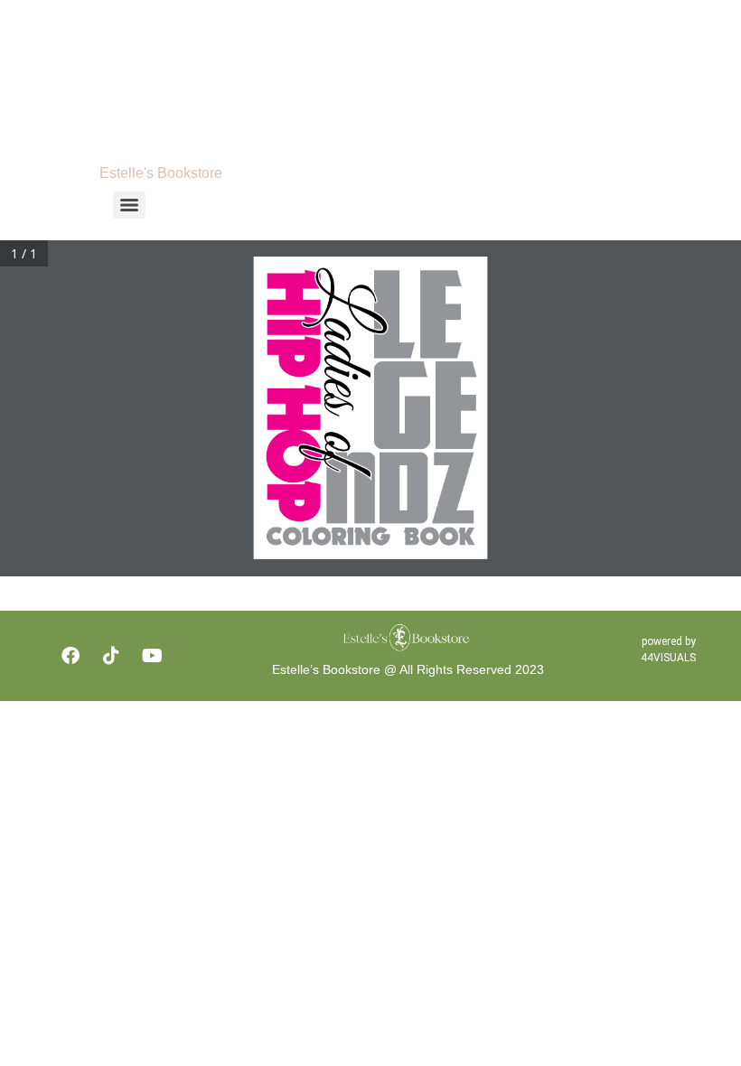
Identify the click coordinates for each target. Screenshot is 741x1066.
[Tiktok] (111, 656)
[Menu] (129, 205)
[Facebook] (70, 656)
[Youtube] (152, 656)
